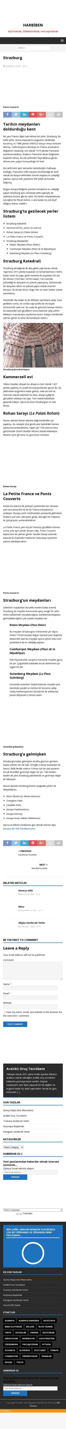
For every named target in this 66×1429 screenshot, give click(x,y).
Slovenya (24, 1350)
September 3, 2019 (29, 910)
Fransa (34, 1332)
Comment (8, 960)
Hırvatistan (11, 1338)
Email (6, 993)
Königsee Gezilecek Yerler (16, 1131)
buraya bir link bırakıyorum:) (19, 828)
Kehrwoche (28, 1338)
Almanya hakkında (29, 1320)
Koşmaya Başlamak (13, 1126)
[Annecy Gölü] (9, 894)
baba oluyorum (13, 1326)
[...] (18, 1092)
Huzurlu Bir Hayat (11, 1305)
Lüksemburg (11, 1344)
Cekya (8, 1332)
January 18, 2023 (27, 894)
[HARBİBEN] (33, 17)
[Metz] (9, 910)
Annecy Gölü (25, 890)
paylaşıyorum (30, 1344)
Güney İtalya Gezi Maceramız (18, 1110)
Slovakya (10, 1350)
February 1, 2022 (28, 926)
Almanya (9, 1320)
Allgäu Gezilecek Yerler (31, 922)
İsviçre (8, 1362)
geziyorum (48, 1332)
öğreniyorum (29, 1356)
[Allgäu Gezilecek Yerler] (9, 926)
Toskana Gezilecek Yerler (16, 1121)
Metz (21, 906)
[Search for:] (33, 47)
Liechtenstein (46, 1338)
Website (7, 1002)
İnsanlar (47, 1356)
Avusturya (49, 1320)
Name (6, 984)
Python (46, 1344)
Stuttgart (40, 1350)
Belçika (30, 1326)
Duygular (20, 1332)
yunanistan (11, 1356)
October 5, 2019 (13, 66)
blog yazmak (46, 1326)
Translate (27, 1213)
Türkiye (54, 1350)
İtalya (19, 1362)
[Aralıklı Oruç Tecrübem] (33, 1047)
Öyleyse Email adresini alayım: (18, 1168)
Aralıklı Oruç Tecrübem (25, 1069)
